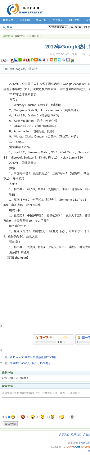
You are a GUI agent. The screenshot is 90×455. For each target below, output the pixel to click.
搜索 (76, 27)
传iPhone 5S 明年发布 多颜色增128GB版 (33, 357)
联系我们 (76, 434)
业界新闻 (25, 20)
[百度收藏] (16, 60)
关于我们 (64, 434)
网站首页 (20, 36)
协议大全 (58, 20)
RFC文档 (74, 20)
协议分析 (41, 20)
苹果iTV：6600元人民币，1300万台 (30, 363)
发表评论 (10, 423)
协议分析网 (24, 9)
